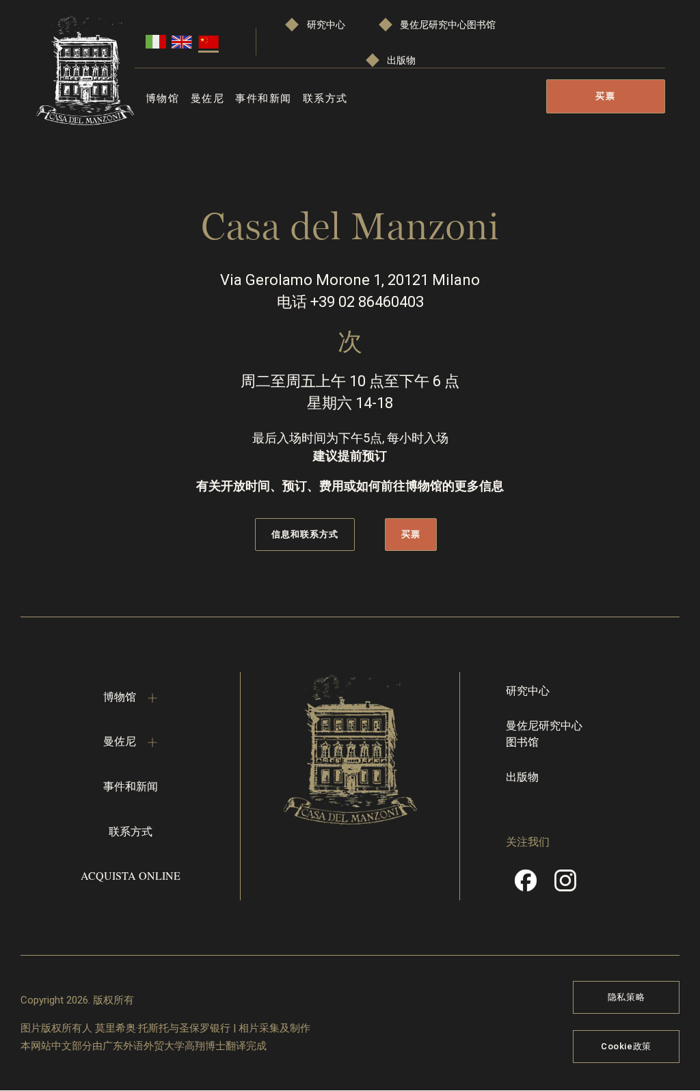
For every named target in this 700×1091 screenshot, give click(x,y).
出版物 (401, 59)
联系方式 (325, 98)
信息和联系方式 (304, 534)
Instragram (565, 885)
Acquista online (130, 875)
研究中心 (326, 24)
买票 (605, 96)
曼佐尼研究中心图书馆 (448, 24)
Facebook (526, 885)
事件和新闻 (263, 98)
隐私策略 (626, 997)
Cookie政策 (626, 1046)
